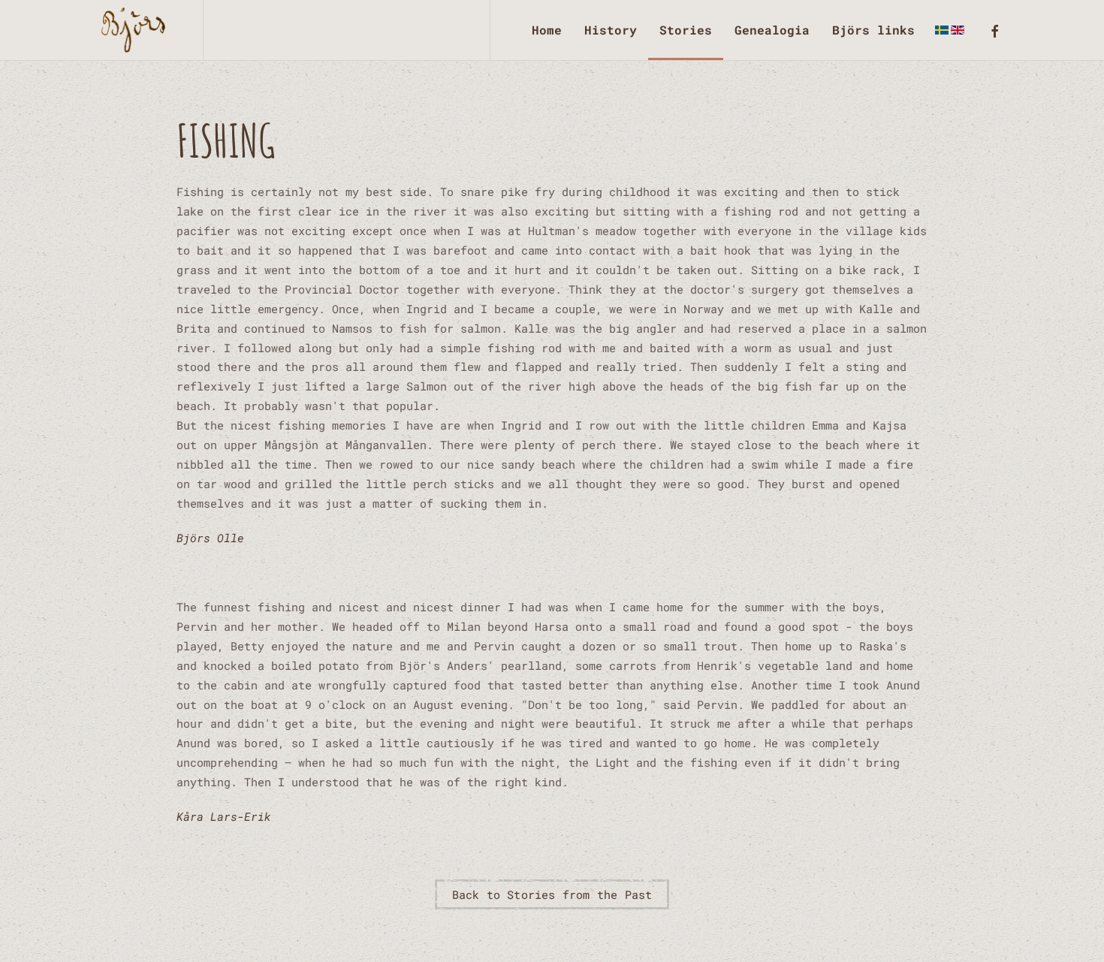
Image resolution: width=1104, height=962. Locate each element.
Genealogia (772, 30)
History (610, 30)
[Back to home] (137, 30)
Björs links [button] (873, 30)
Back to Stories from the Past (552, 894)
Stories (685, 30)
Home (547, 30)
